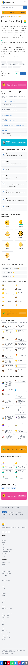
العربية (4, 517)
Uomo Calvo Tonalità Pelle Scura (19, 326)
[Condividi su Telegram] (16, 663)
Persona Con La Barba (20, 297)
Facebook (4, 591)
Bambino (18, 301)
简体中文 (11, 514)
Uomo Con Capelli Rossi (6, 297)
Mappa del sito (5, 653)
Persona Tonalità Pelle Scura (6, 356)
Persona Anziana (5, 285)
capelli (13, 488)
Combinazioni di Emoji (7, 608)
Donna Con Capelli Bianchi (20, 285)
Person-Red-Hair (20, 355)
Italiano (4, 512)
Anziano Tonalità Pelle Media (7, 366)
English (4, 510)
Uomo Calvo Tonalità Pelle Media (6, 477)
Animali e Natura (6, 551)
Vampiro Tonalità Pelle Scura (7, 390)
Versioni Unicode (6, 615)
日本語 (16, 514)
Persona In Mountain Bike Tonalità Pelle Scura (20, 425)
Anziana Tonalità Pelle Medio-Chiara (7, 344)
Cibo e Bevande (6, 553)
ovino (8, 488)
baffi (3, 488)
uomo (9, 67)
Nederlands (11, 512)
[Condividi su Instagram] (19, 663)
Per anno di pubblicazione (8, 613)
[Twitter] (6, 532)
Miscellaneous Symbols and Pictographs (12, 135)
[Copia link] (22, 663)
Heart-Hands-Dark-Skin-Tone (20, 380)
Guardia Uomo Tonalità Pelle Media (7, 401)
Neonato (5, 293)
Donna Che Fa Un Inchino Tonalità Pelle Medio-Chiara (7, 408)
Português (18, 512)
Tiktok (3, 602)
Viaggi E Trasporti (6, 571)
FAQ (3, 624)
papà (10, 64)
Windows (4, 593)
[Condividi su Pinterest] (8, 663)
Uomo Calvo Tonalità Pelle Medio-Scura (19, 477)
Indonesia (13, 517)
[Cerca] (25, 7)
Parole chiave (5, 610)
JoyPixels (4, 600)
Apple (3, 586)
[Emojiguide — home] (8, 2)
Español (10, 510)
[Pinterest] (9, 532)
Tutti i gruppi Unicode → (7, 556)
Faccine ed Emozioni (7, 549)
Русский (4, 514)
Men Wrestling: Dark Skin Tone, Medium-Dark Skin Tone (20, 439)
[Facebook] (3, 532)
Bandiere (4, 540)
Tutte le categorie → (6, 580)
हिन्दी (8, 517)
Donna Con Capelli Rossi (19, 305)
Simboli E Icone (5, 569)
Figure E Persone (6, 562)
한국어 (21, 514)
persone (22, 64)
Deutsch (16, 510)
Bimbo (5, 289)
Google (3, 588)
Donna (18, 289)
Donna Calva (6, 301)
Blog (3, 619)
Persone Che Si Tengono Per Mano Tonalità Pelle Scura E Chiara (7, 418)
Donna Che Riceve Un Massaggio (6, 425)
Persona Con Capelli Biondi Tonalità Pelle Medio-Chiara (20, 338)
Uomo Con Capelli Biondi (20, 293)
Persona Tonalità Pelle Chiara (6, 338)
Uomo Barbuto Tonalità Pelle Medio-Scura (20, 371)
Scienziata (6, 394)
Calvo (18, 463)
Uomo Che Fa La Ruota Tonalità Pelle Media (20, 395)
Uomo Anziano (20, 366)
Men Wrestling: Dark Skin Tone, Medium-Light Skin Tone (20, 410)
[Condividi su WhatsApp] (12, 663)
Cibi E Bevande (5, 578)
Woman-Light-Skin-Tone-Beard (20, 344)
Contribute (4, 630)
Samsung (4, 597)
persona (15, 64)
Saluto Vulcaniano (19, 431)
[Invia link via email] (26, 663)
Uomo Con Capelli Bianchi (20, 467)
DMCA (3, 639)
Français (22, 510)
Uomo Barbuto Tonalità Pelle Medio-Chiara (7, 361)
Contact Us (4, 642)
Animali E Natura (6, 575)
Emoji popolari (5, 617)
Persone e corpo (15, 16)
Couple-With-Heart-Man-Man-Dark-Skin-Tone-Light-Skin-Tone (7, 437)
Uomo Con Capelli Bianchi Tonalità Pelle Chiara (7, 350)
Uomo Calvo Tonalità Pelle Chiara (6, 472)
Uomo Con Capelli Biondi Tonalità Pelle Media (7, 332)
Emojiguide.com (5, 16)
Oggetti (3, 542)
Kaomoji (4, 622)
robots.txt (11, 653)
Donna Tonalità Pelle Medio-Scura (7, 326)
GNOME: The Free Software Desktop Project (12, 644)
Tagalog (20, 517)
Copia (22, 73)
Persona (3, 17)
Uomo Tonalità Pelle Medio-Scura (7, 371)
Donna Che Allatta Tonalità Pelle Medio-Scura (20, 402)
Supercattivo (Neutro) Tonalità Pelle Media (20, 417)
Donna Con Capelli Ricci (6, 305)
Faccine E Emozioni (6, 573)
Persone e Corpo (6, 538)
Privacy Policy (5, 635)
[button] (14, 101)
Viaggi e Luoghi (5, 547)
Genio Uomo (19, 390)
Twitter (3, 595)
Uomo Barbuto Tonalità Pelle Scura (20, 350)
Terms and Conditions (7, 632)
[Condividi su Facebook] (1, 663)
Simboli (3, 544)
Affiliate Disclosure (6, 637)
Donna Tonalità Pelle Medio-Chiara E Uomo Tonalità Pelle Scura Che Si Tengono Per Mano (7, 383)
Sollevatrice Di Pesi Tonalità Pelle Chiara (7, 431)
